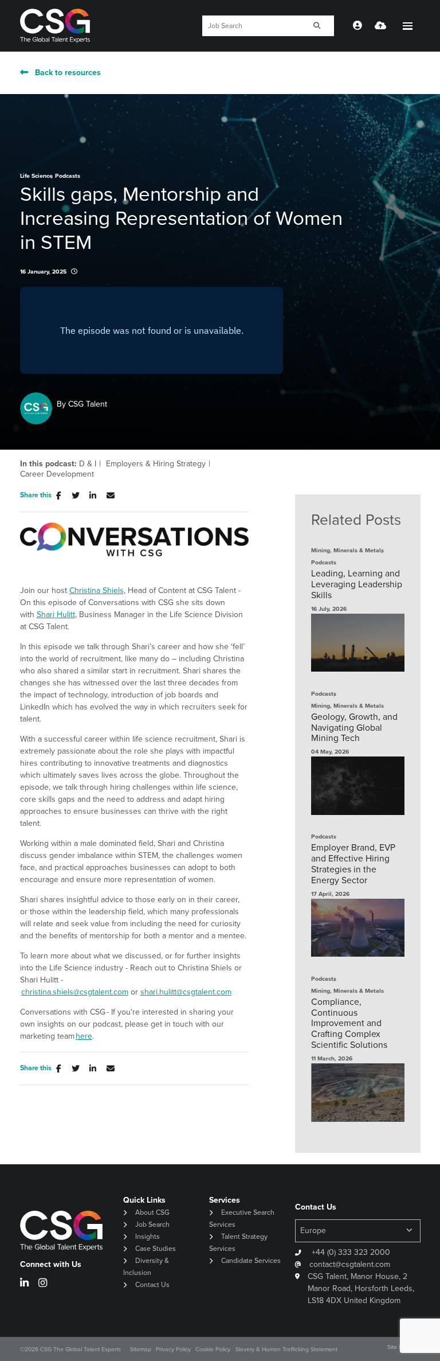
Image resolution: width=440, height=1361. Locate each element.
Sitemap (140, 1349)
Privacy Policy (173, 1349)
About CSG (152, 1212)
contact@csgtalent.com (349, 1264)
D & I (87, 463)
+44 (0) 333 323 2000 (349, 1252)
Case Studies (155, 1248)
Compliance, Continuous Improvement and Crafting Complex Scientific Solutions (349, 1023)
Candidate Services (251, 1260)
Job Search (152, 1224)
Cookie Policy (212, 1349)
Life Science (36, 175)
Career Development (57, 474)
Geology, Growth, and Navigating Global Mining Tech (354, 727)
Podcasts (67, 175)
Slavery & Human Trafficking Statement (286, 1349)
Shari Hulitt (56, 614)
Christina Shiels (96, 590)
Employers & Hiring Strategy (156, 463)
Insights (147, 1236)
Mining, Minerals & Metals (347, 550)
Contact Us (152, 1284)
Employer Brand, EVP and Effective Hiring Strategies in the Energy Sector (353, 864)
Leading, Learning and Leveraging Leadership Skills (356, 584)
